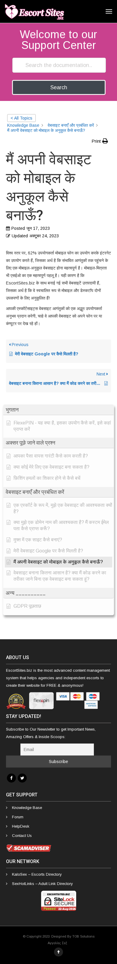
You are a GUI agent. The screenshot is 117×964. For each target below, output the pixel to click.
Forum (17, 817)
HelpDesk (20, 826)
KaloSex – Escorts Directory (37, 874)
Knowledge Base (27, 807)
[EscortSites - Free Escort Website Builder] (34, 11)
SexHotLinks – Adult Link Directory (42, 883)
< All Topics (21, 118)
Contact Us (22, 835)
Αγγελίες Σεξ (57, 943)
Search (58, 87)
